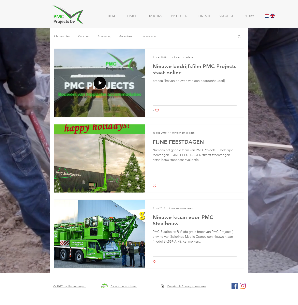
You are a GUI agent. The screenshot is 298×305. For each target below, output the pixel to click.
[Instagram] (243, 286)
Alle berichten (62, 36)
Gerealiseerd (126, 36)
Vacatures (84, 36)
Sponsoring (104, 36)
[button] (239, 37)
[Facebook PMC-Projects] (235, 286)
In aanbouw (149, 36)
